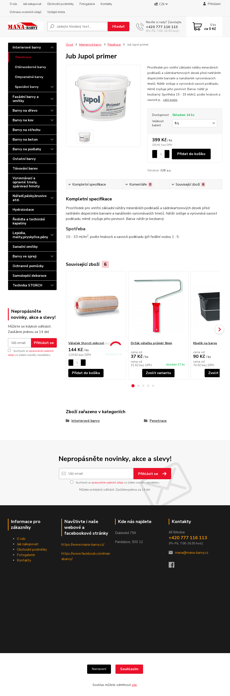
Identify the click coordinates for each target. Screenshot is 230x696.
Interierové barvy (27, 47)
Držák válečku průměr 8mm (151, 343)
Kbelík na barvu (205, 343)
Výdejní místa (56, 12)
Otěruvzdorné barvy (30, 67)
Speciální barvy (26, 87)
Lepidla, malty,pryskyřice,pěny (30, 235)
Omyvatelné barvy (29, 77)
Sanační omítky (25, 246)
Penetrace (23, 57)
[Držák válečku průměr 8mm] (158, 306)
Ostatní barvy (24, 159)
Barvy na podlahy (27, 149)
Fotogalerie (87, 4)
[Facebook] (174, 566)
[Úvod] (26, 26)
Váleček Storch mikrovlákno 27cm (94, 343)
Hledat (118, 26)
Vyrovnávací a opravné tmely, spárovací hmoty (26, 182)
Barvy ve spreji (25, 256)
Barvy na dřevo (25, 110)
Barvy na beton (25, 139)
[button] (133, 385)
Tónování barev (25, 168)
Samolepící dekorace (29, 275)
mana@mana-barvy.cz (191, 552)
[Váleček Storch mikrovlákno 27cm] (96, 306)
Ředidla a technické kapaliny (29, 221)
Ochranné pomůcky (28, 266)
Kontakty (106, 4)
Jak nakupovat (32, 4)
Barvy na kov (23, 120)
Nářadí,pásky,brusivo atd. (29, 198)
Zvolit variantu (158, 372)
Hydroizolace (23, 209)
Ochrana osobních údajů (25, 12)
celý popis (170, 100)
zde (134, 685)
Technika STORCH (27, 285)
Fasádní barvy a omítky (26, 99)
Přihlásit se (44, 342)
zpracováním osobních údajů (107, 482)
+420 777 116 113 (162, 26)
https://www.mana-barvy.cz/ (82, 544)
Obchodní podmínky (60, 4)
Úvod (69, 45)
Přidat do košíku (191, 153)
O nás (13, 4)
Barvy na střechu (26, 130)
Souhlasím (129, 669)
